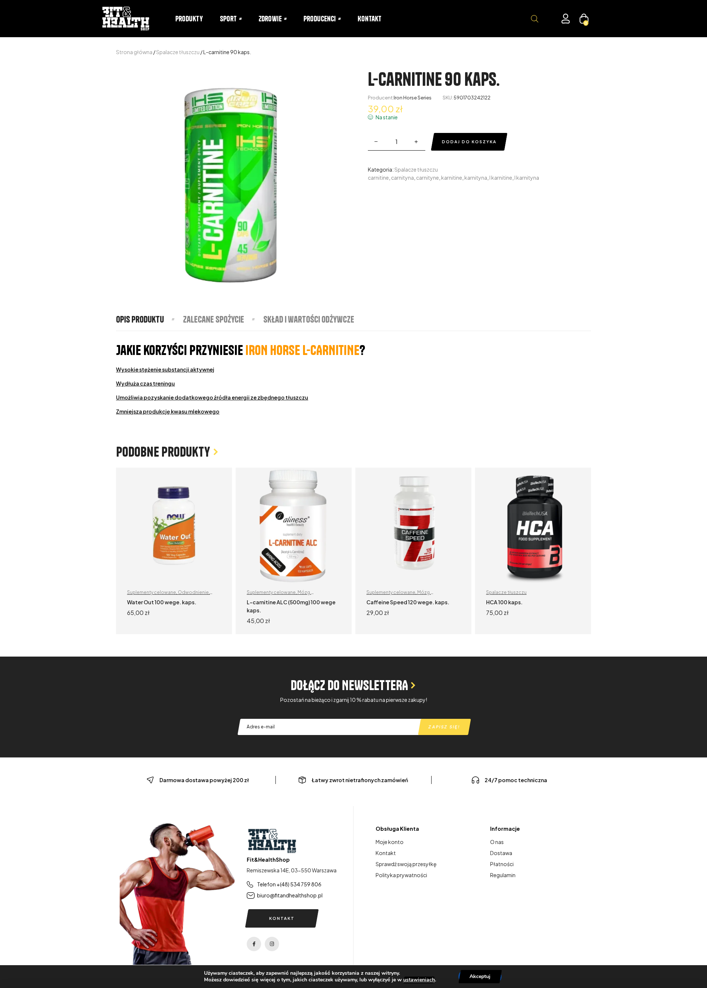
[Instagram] (272, 944)
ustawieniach (419, 980)
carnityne (427, 177)
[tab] (149, 319)
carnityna (402, 177)
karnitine (451, 177)
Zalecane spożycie (213, 319)
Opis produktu (140, 319)
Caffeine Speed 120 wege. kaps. (407, 602)
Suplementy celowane (151, 592)
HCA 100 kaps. (504, 602)
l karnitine (500, 177)
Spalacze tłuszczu (178, 52)
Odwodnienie (193, 592)
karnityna (475, 177)
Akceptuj (479, 976)
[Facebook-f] (254, 944)
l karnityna (526, 177)
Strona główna (134, 52)
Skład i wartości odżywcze (308, 319)
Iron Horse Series (413, 98)
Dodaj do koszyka (469, 141)
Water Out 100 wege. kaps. (161, 602)
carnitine (378, 177)
